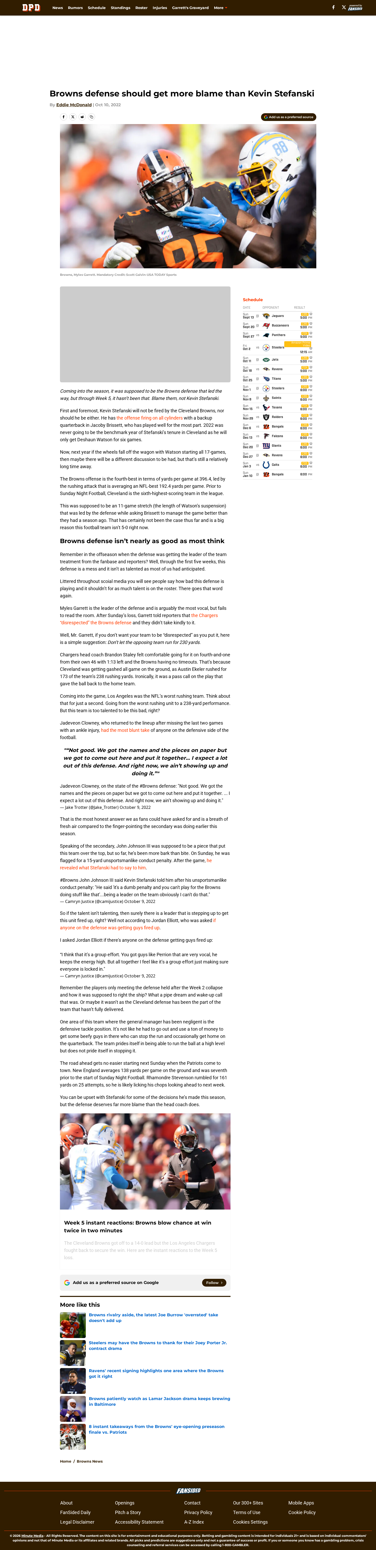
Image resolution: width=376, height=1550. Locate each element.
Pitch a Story (128, 1512)
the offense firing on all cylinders (150, 418)
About (66, 1503)
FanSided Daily (75, 1512)
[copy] (91, 116)
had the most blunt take (125, 730)
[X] (344, 7)
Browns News (90, 1461)
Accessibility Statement (139, 1522)
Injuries (160, 7)
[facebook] (333, 7)
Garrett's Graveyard (190, 7)
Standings (120, 7)
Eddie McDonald (74, 104)
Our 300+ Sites (248, 1503)
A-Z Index (194, 1522)
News (57, 7)
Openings (124, 1503)
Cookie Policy (302, 1512)
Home (65, 1461)
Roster (141, 7)
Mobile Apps (301, 1503)
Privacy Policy (198, 1512)
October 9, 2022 (135, 807)
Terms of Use (246, 1512)
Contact (192, 1503)
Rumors (75, 7)
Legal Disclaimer (77, 1522)
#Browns (149, 786)
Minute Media (32, 1536)
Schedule (97, 7)
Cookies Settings (250, 1522)
